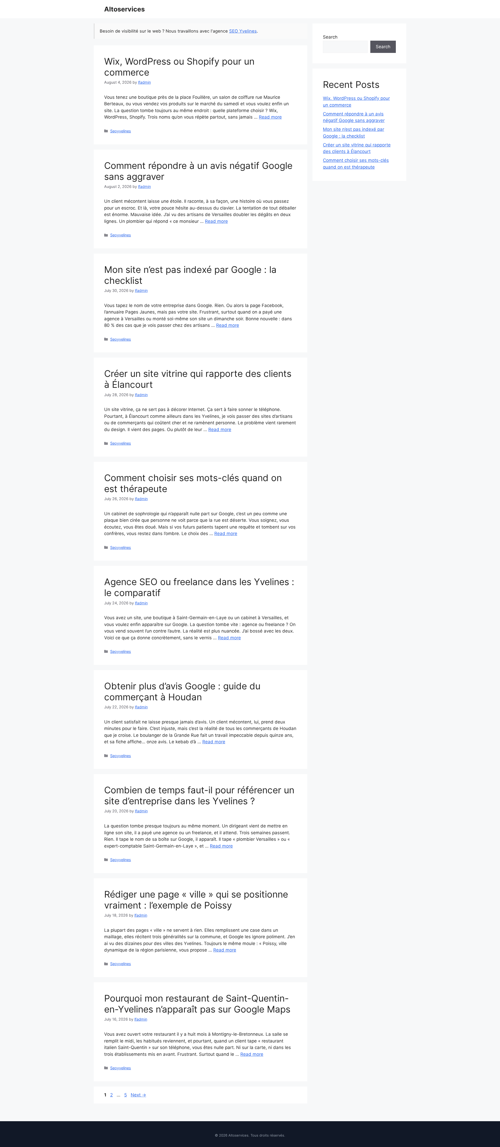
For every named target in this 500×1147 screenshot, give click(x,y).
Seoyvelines (120, 131)
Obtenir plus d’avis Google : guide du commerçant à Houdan (182, 691)
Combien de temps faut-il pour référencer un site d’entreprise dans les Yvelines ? (199, 795)
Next (138, 1094)
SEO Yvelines (243, 31)
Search (330, 37)
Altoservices (124, 9)
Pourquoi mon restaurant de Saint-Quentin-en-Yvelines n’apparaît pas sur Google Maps (197, 1004)
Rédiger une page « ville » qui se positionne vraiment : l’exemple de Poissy (196, 900)
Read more (270, 117)
